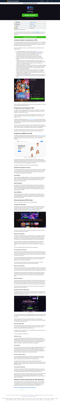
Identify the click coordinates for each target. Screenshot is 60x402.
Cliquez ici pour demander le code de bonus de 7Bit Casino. (25, 387)
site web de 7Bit (39, 51)
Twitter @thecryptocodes (32, 395)
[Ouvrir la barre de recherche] (52, 1)
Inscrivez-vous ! (33, 22)
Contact (27, 395)
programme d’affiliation (41, 135)
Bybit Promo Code (26, 396)
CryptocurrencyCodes (12, 395)
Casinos (47, 1)
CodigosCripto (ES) (39, 395)
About (24, 395)
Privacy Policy (21, 395)
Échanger (41, 1)
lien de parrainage (31, 119)
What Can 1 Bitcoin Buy (45, 395)
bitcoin (30, 208)
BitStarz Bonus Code (32, 396)
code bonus (39, 43)
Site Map (17, 395)
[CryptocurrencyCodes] (13, 1)
